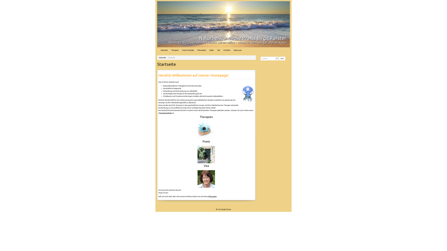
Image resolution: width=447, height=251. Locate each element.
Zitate (211, 50)
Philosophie (201, 50)
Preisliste (227, 50)
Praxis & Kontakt (188, 50)
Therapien (175, 50)
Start (282, 58)
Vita (218, 50)
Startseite (164, 50)
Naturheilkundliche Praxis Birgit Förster (242, 38)
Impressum (238, 50)
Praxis (206, 141)
